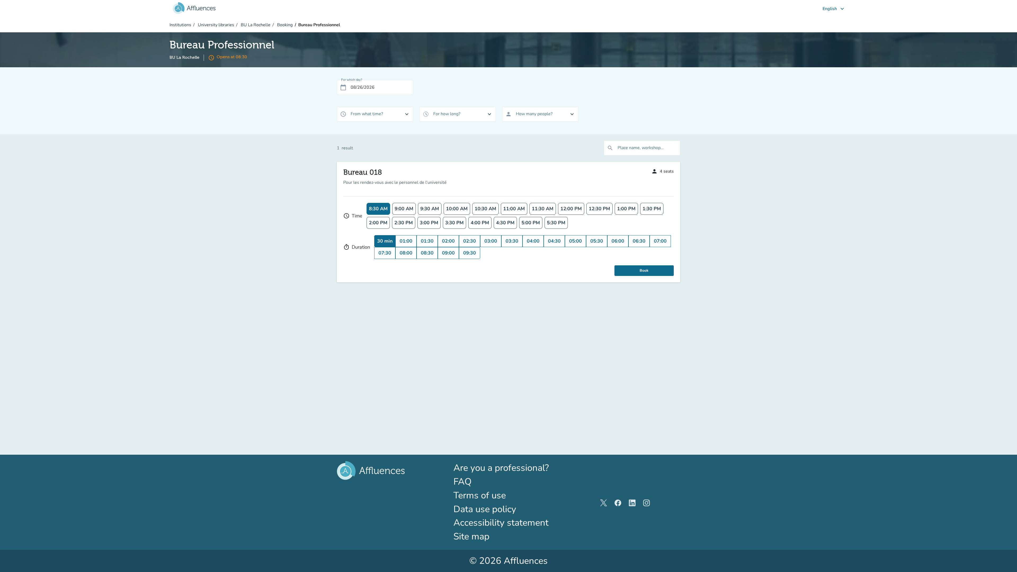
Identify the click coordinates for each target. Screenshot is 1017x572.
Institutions (180, 25)
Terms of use (479, 495)
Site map (471, 536)
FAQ (462, 481)
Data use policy (484, 509)
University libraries (215, 25)
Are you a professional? (508, 467)
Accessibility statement (500, 522)
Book (644, 270)
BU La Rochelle (255, 25)
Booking (284, 25)
